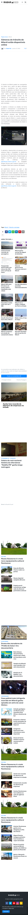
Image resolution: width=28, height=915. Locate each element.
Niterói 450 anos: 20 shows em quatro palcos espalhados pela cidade (6, 288)
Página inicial (4, 37)
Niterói (10, 37)
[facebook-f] (6, 903)
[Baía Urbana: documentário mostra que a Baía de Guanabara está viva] (6, 654)
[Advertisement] (14, 20)
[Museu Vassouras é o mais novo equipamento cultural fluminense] (14, 548)
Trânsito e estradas (14, 227)
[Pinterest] (19, 231)
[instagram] (17, 903)
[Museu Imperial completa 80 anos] (6, 579)
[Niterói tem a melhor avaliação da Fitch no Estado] (21, 297)
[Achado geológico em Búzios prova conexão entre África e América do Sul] (6, 711)
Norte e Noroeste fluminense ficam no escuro (20, 856)
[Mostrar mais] (2, 235)
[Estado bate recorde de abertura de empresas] (6, 784)
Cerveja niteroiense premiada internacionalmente (21, 286)
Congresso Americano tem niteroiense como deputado (19, 731)
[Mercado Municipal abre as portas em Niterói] (21, 326)
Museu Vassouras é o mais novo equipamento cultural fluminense (12, 561)
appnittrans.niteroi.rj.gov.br (8, 161)
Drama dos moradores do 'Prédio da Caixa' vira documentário (11, 645)
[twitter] (10, 903)
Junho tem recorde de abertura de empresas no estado (13, 405)
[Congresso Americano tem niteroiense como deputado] (6, 731)
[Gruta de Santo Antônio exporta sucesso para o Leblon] (6, 740)
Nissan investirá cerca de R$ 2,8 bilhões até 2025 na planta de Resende (19, 847)
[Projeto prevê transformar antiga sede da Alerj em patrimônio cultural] (6, 588)
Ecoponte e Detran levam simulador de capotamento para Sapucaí (19, 722)
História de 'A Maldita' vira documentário (18, 674)
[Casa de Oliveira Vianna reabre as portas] (6, 569)
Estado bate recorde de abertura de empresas (20, 784)
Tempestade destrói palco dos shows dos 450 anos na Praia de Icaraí (6, 269)
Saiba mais (11, 908)
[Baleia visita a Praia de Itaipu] (21, 313)
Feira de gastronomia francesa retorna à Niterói (20, 268)
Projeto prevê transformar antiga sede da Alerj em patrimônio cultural (19, 588)
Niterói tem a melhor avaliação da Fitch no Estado (20, 304)
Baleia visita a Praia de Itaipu (21, 318)
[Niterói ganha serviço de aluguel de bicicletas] (21, 245)
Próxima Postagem (21, 379)
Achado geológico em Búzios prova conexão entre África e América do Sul (19, 712)
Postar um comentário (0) (14, 376)
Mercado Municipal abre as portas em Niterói (20, 333)
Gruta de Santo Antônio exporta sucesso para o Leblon (18, 740)
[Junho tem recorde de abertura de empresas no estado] (6, 775)
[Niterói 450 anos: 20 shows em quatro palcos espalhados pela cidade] (7, 279)
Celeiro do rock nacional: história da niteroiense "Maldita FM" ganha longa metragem (11, 463)
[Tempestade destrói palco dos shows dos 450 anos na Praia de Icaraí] (7, 261)
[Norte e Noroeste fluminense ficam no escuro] (6, 856)
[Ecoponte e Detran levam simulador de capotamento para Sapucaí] (6, 722)
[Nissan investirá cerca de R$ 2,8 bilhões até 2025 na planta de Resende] (6, 847)
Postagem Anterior (6, 379)
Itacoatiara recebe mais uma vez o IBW (6, 304)
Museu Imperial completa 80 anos (19, 579)
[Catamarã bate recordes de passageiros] (7, 245)
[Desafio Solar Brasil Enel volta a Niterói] (7, 313)
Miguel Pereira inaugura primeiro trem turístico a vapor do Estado (19, 838)
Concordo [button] (6, 911)
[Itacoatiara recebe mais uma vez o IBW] (7, 297)
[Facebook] (6, 231)
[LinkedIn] (16, 231)
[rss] (21, 903)
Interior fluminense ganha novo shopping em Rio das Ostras (19, 829)
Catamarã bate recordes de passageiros (5, 252)
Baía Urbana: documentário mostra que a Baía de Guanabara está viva (19, 655)
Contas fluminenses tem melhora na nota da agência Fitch (19, 793)
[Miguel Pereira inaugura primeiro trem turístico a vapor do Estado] (6, 838)
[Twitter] (9, 231)
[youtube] (14, 903)
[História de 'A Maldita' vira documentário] (6, 674)
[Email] (23, 231)
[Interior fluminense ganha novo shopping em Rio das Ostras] (6, 828)
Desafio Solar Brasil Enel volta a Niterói (7, 318)
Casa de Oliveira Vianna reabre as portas (18, 569)
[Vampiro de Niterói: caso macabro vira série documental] (6, 665)
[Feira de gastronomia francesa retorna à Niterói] (21, 261)
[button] (2, 2)
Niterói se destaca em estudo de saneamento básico (7, 333)
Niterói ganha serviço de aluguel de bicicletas (20, 252)
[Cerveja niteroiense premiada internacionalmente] (21, 279)
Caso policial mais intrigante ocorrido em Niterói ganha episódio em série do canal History (13, 701)
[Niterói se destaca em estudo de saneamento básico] (7, 326)
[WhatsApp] (13, 231)
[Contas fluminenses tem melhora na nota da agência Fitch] (6, 793)
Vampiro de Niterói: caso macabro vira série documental (19, 665)
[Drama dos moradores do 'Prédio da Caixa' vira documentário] (14, 632)
